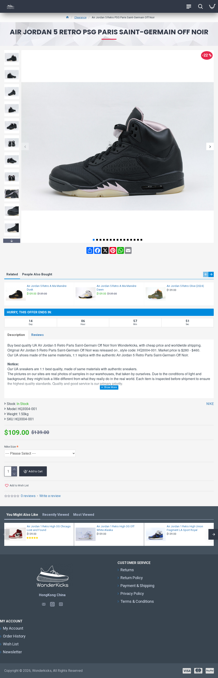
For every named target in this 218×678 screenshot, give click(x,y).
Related (12, 274)
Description (16, 335)
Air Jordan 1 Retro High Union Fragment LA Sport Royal (185, 528)
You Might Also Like (22, 515)
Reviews (37, 335)
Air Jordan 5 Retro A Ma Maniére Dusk (46, 287)
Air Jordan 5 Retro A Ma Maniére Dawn (116, 287)
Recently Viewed (55, 515)
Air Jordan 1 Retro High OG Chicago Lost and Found (49, 528)
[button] (25, 146)
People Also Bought (37, 274)
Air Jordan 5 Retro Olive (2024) (185, 286)
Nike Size (10, 446)
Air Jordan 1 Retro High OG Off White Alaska (115, 528)
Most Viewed (83, 515)
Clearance (80, 17)
